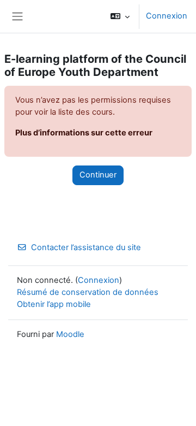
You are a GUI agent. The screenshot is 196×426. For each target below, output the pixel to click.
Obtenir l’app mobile (54, 304)
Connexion (166, 16)
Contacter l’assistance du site (86, 247)
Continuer (98, 175)
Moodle (70, 334)
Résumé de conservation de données (87, 292)
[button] (120, 16)
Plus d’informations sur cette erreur (83, 133)
